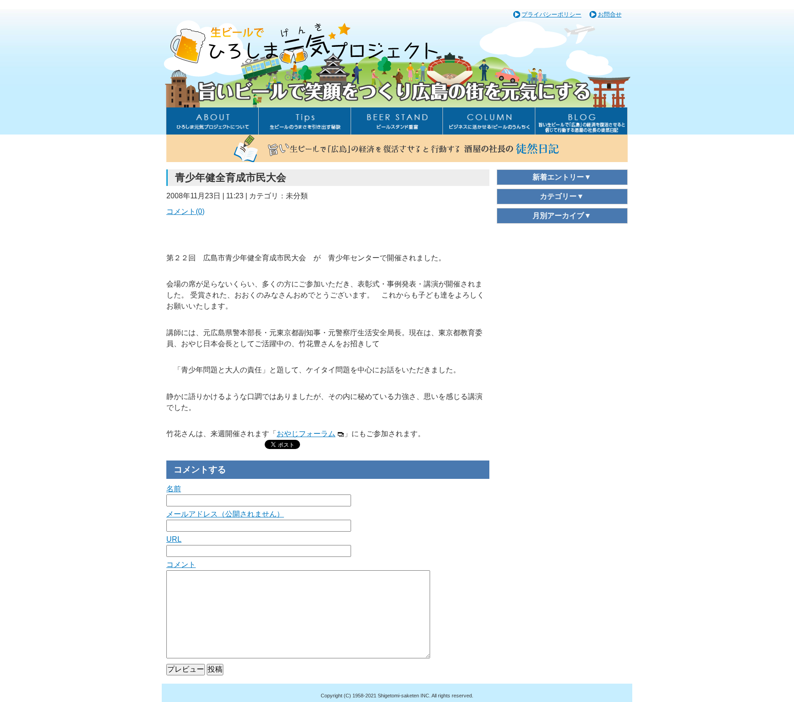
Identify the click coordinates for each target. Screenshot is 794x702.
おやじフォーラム (306, 434)
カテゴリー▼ (562, 196)
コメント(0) (185, 211)
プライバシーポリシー (551, 14)
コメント (181, 564)
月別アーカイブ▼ (562, 215)
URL (173, 539)
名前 (173, 489)
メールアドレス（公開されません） (225, 514)
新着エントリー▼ (562, 177)
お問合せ (610, 14)
